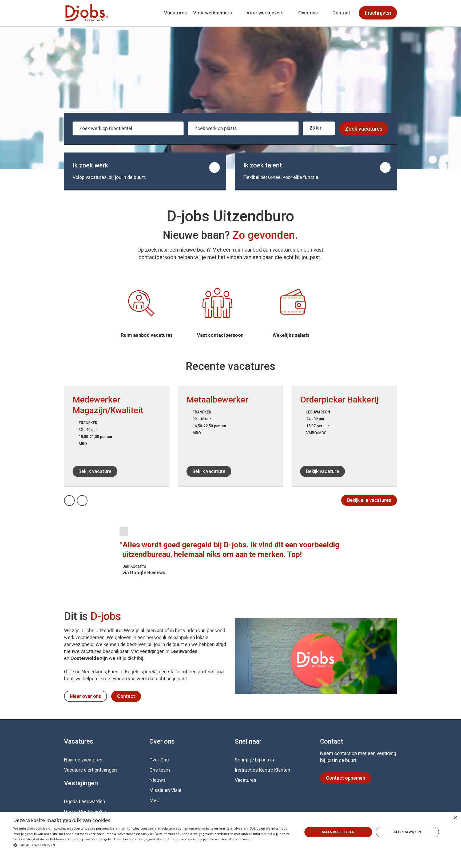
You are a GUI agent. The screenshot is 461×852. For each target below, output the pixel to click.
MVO (154, 800)
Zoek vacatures (364, 129)
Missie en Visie (165, 790)
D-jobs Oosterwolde (85, 811)
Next (87, 499)
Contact (341, 12)
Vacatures (175, 12)
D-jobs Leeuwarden (84, 801)
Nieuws (157, 780)
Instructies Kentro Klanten (262, 770)
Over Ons (159, 760)
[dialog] (230, 832)
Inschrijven (378, 13)
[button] (153, 845)
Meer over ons (85, 696)
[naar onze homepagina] (86, 12)
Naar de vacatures (83, 760)
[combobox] (128, 128)
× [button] (455, 818)
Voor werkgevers (265, 12)
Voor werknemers (212, 12)
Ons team (159, 770)
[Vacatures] (145, 171)
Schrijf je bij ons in (254, 760)
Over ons (308, 12)
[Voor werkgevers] (316, 171)
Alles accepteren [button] (338, 832)
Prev (74, 499)
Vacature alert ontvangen (90, 770)
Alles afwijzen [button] (407, 832)
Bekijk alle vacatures (369, 500)
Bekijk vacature (95, 471)
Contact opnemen (345, 778)
